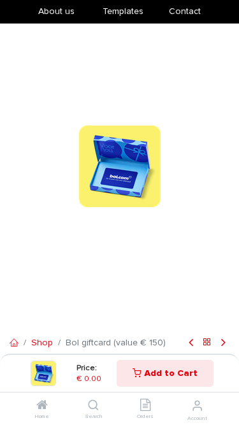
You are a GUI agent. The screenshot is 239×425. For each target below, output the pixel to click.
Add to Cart (169, 373)
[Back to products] (207, 343)
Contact (185, 11)
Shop (42, 342)
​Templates (123, 11)
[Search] (93, 406)
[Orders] (145, 406)
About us (56, 11)
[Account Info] (197, 406)
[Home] (42, 406)
